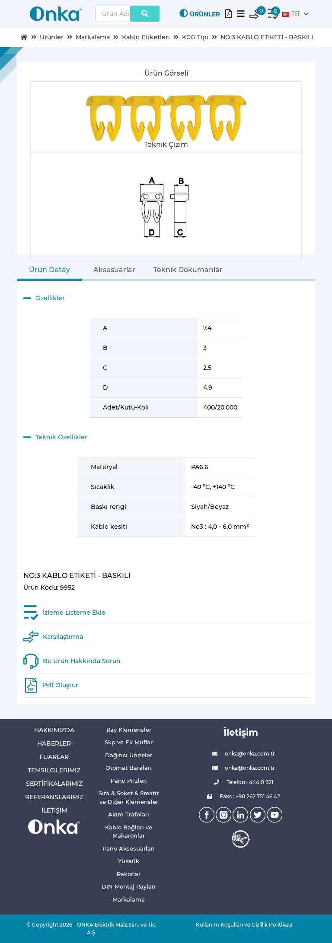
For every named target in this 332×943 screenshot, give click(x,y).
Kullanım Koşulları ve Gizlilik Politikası (240, 924)
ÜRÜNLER (205, 14)
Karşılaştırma (63, 637)
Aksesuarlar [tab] (114, 270)
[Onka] (54, 826)
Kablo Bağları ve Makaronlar (128, 831)
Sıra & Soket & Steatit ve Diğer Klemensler (129, 797)
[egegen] (241, 839)
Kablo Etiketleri (146, 37)
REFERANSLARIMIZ (54, 797)
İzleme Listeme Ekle (74, 612)
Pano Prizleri (129, 780)
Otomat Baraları (128, 767)
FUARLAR (54, 757)
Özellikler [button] (50, 298)
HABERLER (54, 743)
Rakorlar (128, 873)
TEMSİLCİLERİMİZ (54, 770)
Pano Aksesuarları (128, 848)
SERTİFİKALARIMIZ (54, 783)
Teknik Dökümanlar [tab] (188, 270)
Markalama (93, 37)
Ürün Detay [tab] (49, 270)
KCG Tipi (195, 37)
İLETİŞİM (54, 810)
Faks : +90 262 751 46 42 (249, 796)
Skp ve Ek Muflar (129, 742)
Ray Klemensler (128, 729)
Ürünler (52, 37)
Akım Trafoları (128, 814)
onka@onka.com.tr (249, 753)
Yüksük (128, 860)
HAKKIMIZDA (54, 730)
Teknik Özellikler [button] (61, 437)
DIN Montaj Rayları (129, 886)
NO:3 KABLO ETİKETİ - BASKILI (266, 37)
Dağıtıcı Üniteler (128, 755)
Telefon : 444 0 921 (249, 782)
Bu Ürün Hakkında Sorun (82, 661)
